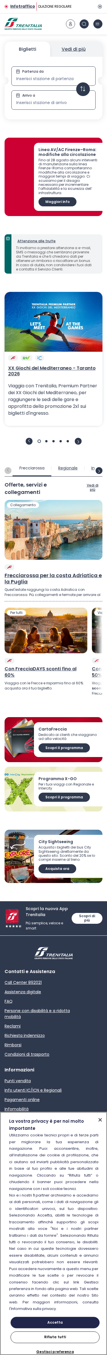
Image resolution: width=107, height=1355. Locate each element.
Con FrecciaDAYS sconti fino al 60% (40, 672)
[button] (53, 88)
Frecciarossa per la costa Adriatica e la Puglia (53, 578)
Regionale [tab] (68, 468)
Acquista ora (57, 868)
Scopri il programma (64, 747)
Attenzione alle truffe (36, 241)
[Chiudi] (100, 1120)
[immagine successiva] (78, 441)
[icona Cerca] (84, 24)
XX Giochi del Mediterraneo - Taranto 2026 (52, 371)
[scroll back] (8, 470)
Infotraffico (22, 6)
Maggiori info (57, 201)
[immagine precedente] (29, 441)
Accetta (55, 1322)
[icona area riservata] (70, 24)
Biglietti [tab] (27, 49)
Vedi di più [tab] (74, 49)
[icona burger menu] (97, 24)
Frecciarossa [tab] (32, 468)
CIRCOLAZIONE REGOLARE (49, 6)
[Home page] (23, 24)
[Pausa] (99, 6)
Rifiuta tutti (55, 1337)
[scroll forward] (99, 470)
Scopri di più (87, 918)
